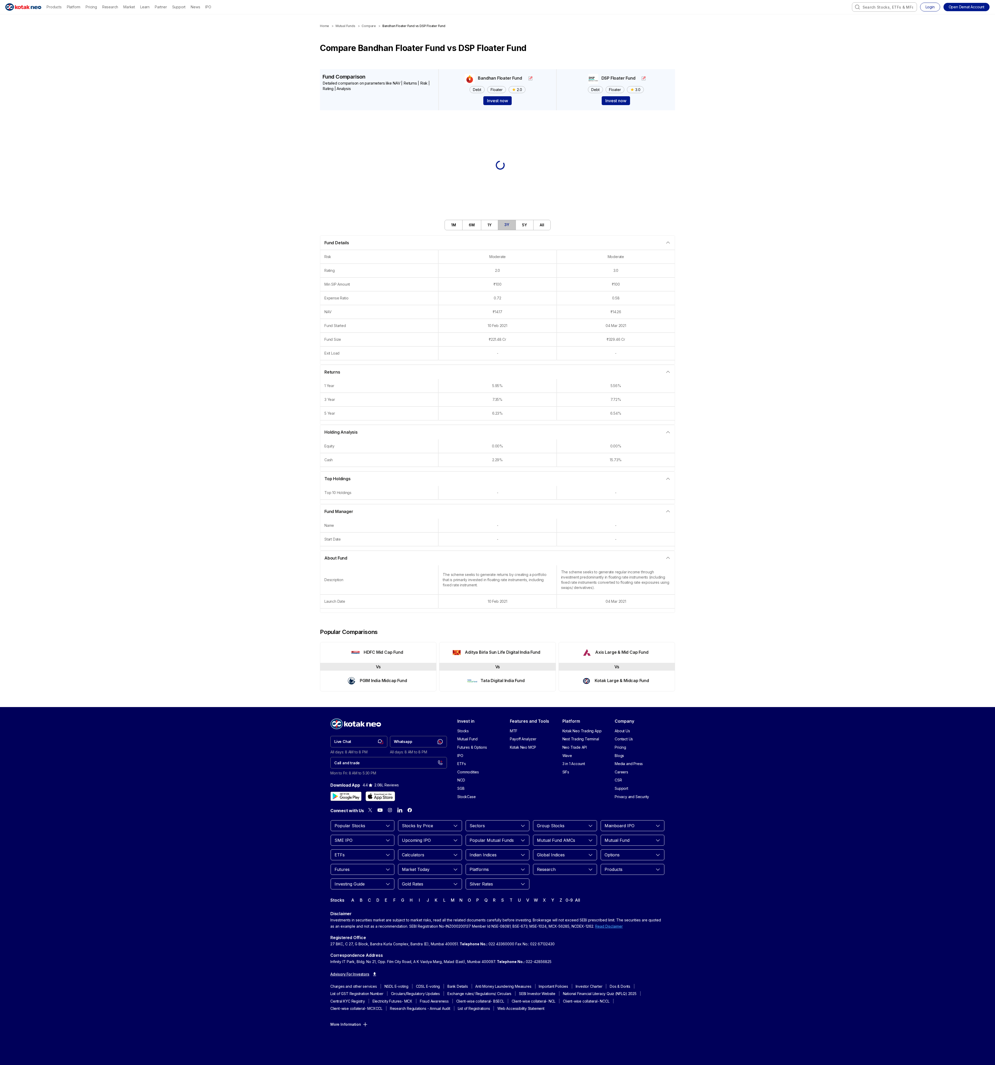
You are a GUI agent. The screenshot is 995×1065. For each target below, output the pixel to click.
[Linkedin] (399, 810)
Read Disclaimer (609, 926)
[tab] (454, 225)
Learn (145, 7)
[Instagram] (390, 810)
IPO (208, 7)
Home (324, 26)
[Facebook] (409, 810)
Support (179, 7)
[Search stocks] (857, 7)
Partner (161, 7)
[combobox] (884, 7)
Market (129, 7)
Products (54, 7)
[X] (370, 810)
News (195, 7)
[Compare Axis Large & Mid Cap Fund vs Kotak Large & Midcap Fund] (617, 666)
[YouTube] (380, 810)
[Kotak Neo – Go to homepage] (23, 7)
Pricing (91, 7)
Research (110, 7)
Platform (73, 7)
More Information (345, 1024)
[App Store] (380, 796)
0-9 (569, 900)
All (577, 900)
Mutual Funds (345, 26)
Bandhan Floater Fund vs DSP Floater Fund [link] (413, 26)
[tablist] (498, 225)
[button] (966, 7)
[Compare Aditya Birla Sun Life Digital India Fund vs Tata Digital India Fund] (497, 666)
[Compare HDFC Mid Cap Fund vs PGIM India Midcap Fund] (378, 666)
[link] (358, 741)
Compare (369, 26)
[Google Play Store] (346, 796)
